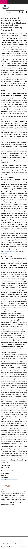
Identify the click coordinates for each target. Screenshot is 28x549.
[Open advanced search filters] (22, 12)
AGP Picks (3, 2)
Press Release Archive (16, 541)
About (7, 541)
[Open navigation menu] (2, 12)
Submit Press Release (8, 544)
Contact (25, 546)
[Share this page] (26, 12)
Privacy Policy (17, 546)
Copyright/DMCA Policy (7, 546)
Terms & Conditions (20, 544)
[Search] (19, 12)
